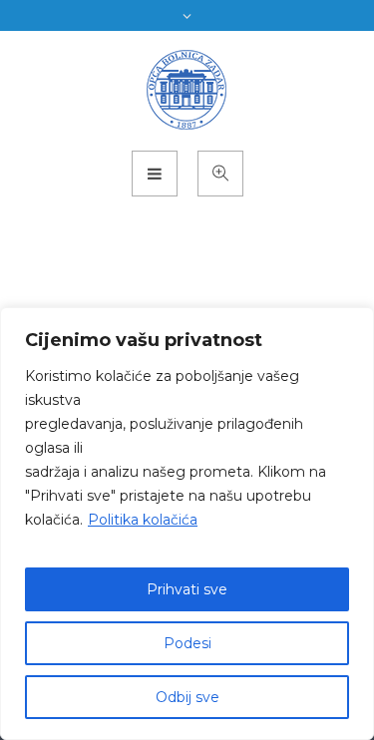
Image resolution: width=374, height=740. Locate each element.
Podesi (187, 643)
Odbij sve (187, 697)
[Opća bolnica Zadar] (187, 90)
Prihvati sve (187, 589)
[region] (187, 523)
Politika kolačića (142, 520)
